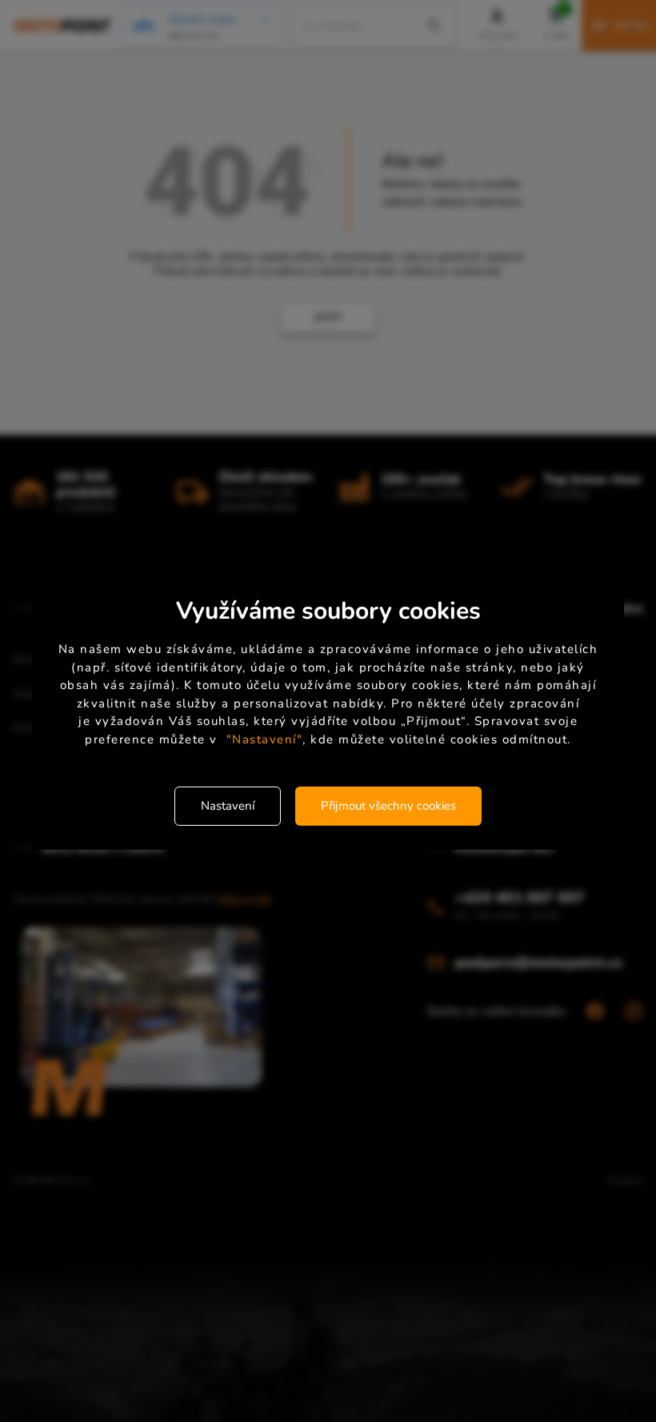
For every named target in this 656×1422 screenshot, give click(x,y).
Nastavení (227, 806)
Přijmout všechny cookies (388, 806)
